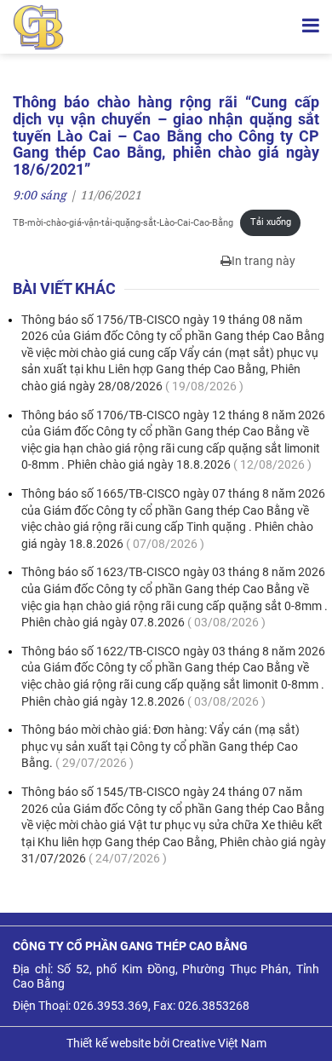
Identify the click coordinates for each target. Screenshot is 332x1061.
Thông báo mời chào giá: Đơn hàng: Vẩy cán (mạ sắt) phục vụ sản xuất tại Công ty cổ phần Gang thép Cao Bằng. (160, 746)
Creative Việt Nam (219, 1043)
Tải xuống (270, 222)
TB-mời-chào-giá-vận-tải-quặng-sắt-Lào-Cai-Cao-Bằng (123, 222)
